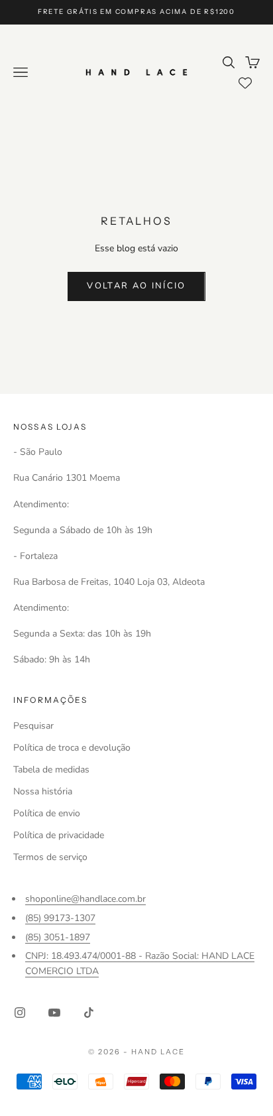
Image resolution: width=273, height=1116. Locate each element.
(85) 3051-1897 (57, 937)
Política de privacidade (58, 835)
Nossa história (42, 791)
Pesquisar (33, 725)
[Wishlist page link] (245, 83)
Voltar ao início (136, 286)
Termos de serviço (50, 857)
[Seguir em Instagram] (20, 1012)
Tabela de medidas (51, 769)
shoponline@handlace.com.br (85, 899)
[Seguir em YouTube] (54, 1012)
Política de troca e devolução (72, 747)
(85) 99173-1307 (60, 918)
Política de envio (46, 813)
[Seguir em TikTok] (88, 1012)
